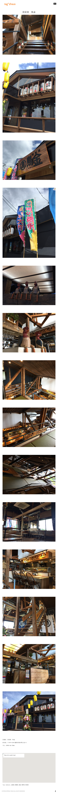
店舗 (20, 784)
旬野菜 (23, 784)
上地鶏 (12, 784)
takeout (8, 784)
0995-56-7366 (10, 745)
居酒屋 (16, 784)
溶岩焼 (27, 784)
